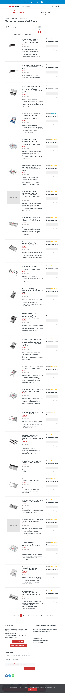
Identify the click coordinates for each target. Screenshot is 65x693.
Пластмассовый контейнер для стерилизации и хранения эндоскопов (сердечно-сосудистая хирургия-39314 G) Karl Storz (32, 89)
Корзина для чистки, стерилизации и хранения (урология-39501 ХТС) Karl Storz (31, 592)
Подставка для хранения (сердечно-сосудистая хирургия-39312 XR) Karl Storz (31, 268)
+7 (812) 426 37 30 (46, 12)
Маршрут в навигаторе (18, 645)
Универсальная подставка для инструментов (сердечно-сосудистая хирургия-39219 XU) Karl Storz (31, 168)
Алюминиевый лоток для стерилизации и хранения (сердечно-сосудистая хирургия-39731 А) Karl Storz (30, 316)
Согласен (32, 690)
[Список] (39, 32)
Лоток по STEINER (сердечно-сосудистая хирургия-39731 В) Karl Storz (32, 290)
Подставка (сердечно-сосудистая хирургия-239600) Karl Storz (32, 479)
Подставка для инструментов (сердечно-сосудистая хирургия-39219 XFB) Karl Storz (31, 243)
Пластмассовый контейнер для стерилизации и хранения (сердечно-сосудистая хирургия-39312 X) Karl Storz (31, 116)
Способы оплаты (37, 638)
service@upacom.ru (46, 14)
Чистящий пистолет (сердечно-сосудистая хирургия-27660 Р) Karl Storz (32, 66)
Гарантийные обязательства (40, 640)
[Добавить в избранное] (53, 50)
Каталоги (35, 634)
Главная (7, 18)
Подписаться (30, 669)
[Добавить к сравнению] (56, 50)
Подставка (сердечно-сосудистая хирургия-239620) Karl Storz (32, 413)
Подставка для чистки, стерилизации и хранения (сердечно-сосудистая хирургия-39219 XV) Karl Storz (31, 194)
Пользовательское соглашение (41, 631)
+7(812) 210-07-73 (18, 12)
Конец (51, 615)
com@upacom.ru (18, 14)
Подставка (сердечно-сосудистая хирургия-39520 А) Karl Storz (32, 390)
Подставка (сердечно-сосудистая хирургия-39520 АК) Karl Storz (32, 367)
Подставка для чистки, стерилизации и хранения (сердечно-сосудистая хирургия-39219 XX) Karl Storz (31, 142)
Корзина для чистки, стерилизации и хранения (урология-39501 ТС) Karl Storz (31, 568)
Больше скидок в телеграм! (32, 2)
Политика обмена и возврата (40, 636)
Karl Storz (14, 18)
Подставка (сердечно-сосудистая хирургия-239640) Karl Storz (32, 500)
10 (44, 615)
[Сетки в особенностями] (39, 29)
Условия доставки (37, 642)
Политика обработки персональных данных (44, 629)
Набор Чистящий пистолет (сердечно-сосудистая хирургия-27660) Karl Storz (30, 40)
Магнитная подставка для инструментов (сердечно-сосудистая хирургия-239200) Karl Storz (32, 437)
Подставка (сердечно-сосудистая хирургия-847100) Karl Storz (32, 520)
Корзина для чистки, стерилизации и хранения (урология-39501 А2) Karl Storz (31, 544)
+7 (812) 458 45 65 (12, 635)
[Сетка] (39, 27)
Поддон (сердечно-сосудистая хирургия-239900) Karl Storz (31, 461)
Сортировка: (16, 34)
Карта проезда (18, 641)
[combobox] (20, 664)
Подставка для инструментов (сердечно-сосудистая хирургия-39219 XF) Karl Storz (31, 219)
